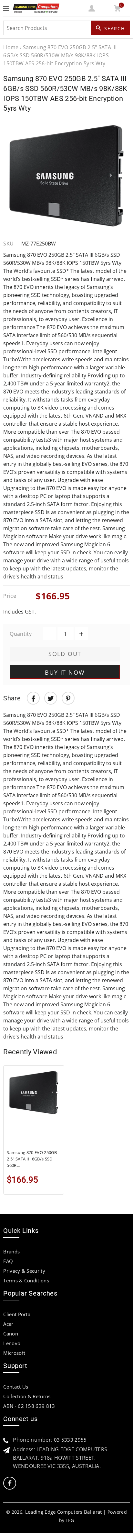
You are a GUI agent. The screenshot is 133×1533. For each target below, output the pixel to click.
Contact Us (15, 1386)
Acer (8, 1324)
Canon (10, 1333)
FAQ (8, 1261)
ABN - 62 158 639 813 (29, 1406)
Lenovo (11, 1343)
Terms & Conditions (26, 1280)
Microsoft (14, 1353)
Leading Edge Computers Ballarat (63, 1512)
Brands (11, 1251)
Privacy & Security (24, 1271)
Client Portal (17, 1314)
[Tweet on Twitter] (50, 698)
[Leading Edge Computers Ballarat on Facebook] (9, 1483)
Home (10, 47)
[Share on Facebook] (33, 698)
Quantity (21, 633)
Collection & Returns (26, 1396)
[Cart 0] (117, 9)
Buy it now (65, 672)
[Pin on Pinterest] (68, 698)
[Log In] (91, 9)
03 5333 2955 (70, 1439)
